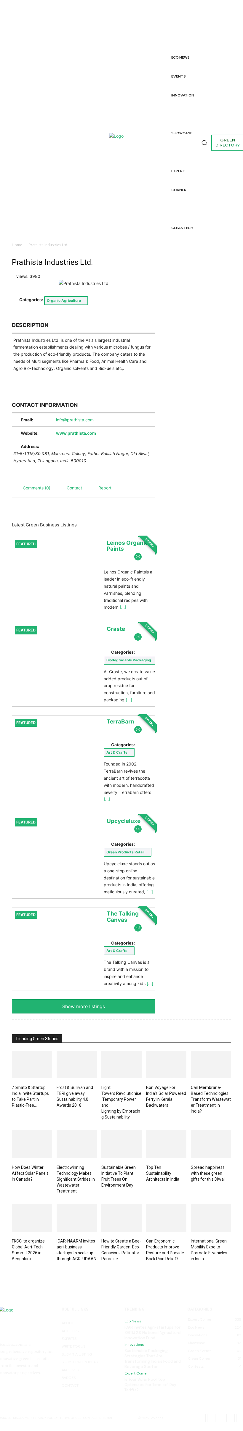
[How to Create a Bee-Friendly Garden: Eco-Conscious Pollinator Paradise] (121, 1218)
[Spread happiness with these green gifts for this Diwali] (211, 1144)
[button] (204, 143)
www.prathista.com (76, 433)
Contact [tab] (74, 487)
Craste (116, 629)
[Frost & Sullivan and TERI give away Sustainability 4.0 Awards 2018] (77, 1065)
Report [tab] (104, 487)
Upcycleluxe (123, 821)
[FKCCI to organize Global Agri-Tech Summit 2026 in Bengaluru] (32, 1218)
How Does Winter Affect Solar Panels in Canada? (30, 1173)
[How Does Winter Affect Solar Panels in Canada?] (32, 1144)
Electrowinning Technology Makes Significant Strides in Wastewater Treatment (76, 1179)
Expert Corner (136, 1373)
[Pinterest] (212, 34)
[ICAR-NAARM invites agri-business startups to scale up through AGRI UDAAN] (77, 1218)
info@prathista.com (75, 419)
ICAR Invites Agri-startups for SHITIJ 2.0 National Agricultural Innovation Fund (152, 1333)
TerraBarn (120, 721)
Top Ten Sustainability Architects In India (162, 1173)
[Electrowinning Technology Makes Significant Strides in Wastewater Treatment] (77, 1144)
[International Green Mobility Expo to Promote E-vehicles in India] (211, 1218)
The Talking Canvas (123, 916)
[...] (123, 607)
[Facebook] (190, 14)
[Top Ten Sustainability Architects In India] (166, 1144)
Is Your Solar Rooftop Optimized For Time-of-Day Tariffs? (150, 1385)
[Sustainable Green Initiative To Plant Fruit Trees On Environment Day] (121, 1144)
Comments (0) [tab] (36, 487)
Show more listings (83, 1006)
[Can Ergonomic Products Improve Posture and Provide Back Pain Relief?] (166, 1218)
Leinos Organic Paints (127, 545)
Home (17, 244)
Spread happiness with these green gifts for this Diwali (208, 1173)
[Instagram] (190, 27)
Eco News (132, 1321)
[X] (190, 40)
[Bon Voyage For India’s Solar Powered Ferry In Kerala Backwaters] (166, 1065)
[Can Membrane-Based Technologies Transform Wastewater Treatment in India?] (211, 1065)
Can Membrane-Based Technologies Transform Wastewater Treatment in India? (211, 1099)
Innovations (134, 1345)
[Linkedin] (236, 20)
